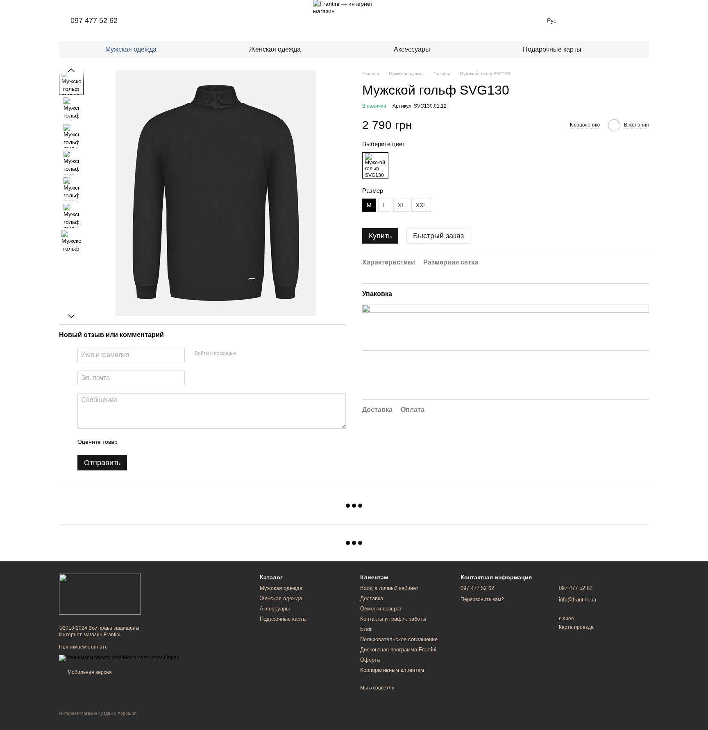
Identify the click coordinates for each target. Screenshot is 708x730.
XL (401, 205)
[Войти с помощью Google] (258, 354)
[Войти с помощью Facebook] (245, 354)
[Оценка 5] (183, 442)
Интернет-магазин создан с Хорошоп (97, 713)
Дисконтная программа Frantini (398, 649)
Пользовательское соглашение (399, 639)
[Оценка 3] (157, 442)
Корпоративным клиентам (392, 670)
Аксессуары (412, 49)
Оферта (370, 660)
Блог (366, 629)
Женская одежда (275, 49)
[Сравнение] (599, 20)
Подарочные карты (552, 49)
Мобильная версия (89, 672)
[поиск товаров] (635, 49)
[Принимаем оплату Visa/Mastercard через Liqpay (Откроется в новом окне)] (119, 657)
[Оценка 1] (131, 442)
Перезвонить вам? (482, 599)
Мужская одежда (131, 49)
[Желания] (578, 20)
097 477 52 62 (94, 20)
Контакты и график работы (393, 619)
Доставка (371, 598)
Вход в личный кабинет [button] (389, 588)
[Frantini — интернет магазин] (100, 594)
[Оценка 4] (170, 442)
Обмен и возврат (381, 609)
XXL (421, 205)
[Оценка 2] (144, 442)
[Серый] (375, 165)
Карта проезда (576, 627)
